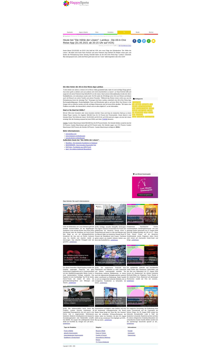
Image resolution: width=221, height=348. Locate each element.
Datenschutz (131, 335)
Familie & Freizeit (101, 335)
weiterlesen (73, 242)
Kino (96, 32)
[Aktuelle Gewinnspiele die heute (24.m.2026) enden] (145, 197)
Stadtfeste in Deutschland (72, 337)
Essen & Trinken (101, 333)
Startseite (70, 32)
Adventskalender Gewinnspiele (73, 335)
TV (124, 32)
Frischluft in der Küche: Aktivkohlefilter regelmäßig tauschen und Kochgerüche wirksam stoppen (77, 301)
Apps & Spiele (83, 32)
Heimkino (110, 32)
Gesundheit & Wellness (103, 337)
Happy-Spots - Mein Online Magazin (76, 3)
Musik (137, 32)
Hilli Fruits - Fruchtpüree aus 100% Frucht (78, 147)
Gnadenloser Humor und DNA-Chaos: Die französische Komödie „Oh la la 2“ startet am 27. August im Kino (142, 219)
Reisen (98, 340)
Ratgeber (138, 104)
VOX (120, 45)
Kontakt (130, 331)
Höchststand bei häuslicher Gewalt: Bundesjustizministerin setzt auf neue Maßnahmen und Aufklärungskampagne (109, 219)
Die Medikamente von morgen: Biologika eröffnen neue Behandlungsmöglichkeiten (110, 261)
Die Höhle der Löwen (126, 45)
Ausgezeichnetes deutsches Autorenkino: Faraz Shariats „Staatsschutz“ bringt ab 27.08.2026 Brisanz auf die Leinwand (142, 260)
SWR (145, 112)
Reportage (145, 104)
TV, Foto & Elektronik (102, 342)
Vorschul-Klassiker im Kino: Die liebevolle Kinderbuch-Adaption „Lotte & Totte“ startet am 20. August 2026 (142, 301)
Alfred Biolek (139, 112)
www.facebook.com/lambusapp (75, 138)
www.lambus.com (71, 134)
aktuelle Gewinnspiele (71, 333)
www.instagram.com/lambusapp (75, 136)
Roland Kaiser (149, 116)
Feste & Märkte (68, 331)
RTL (92, 224)
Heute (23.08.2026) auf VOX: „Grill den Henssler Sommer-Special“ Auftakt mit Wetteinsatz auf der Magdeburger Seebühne (77, 218)
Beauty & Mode (100, 331)
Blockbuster (140, 116)
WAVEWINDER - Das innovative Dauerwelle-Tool (81, 145)
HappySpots (67, 36)
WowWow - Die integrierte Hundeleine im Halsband (81, 143)
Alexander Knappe (142, 108)
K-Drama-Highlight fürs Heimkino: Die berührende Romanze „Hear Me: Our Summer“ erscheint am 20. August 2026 (109, 301)
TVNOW (104, 119)
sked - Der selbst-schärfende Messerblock (78, 149)
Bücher (151, 32)
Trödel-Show (142, 110)
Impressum (131, 333)
